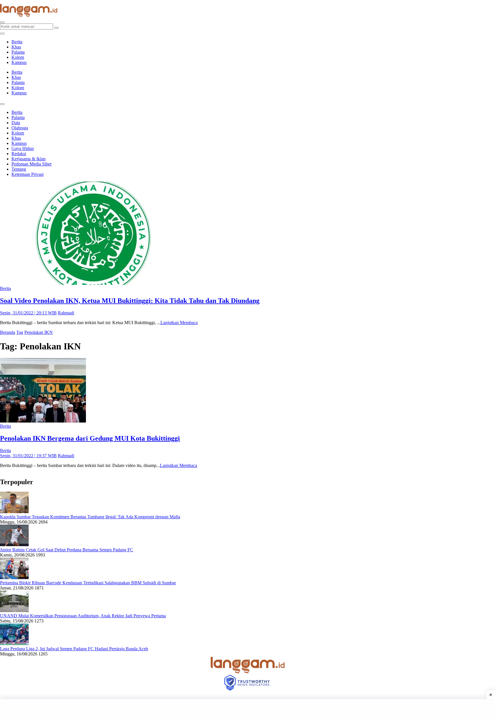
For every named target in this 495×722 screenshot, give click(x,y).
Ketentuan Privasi (27, 174)
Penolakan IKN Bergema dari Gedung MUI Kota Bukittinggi (90, 438)
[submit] (56, 28)
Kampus (19, 62)
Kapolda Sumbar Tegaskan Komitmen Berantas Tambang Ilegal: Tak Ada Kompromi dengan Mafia (90, 516)
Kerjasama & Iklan (28, 158)
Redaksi (18, 153)
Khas (16, 46)
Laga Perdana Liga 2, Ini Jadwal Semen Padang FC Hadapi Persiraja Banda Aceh (74, 648)
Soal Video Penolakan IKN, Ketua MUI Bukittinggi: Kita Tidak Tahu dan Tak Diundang (130, 300)
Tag (19, 332)
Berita (16, 41)
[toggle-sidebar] (2, 33)
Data (15, 122)
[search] (2, 22)
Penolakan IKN (38, 332)
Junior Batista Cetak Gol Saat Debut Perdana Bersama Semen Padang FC (66, 549)
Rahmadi (66, 312)
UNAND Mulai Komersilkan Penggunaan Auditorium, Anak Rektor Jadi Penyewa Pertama (83, 615)
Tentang (18, 169)
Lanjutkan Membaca (179, 322)
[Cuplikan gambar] (14, 511)
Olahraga (19, 127)
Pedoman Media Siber (31, 163)
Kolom (17, 57)
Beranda (7, 332)
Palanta (18, 52)
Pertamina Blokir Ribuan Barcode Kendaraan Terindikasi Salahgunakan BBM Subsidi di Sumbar (88, 582)
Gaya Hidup (22, 148)
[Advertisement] (247, 710)
